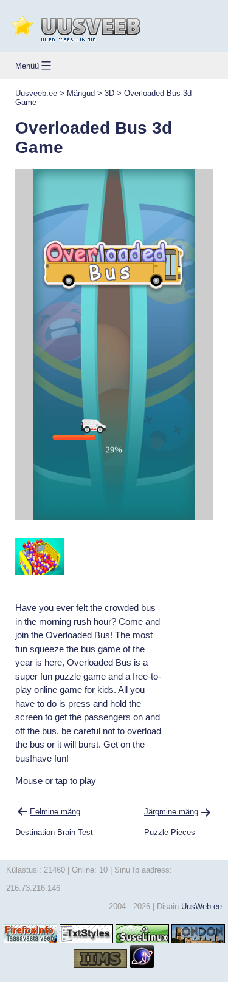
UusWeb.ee (201, 906)
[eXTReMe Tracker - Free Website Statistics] (142, 965)
